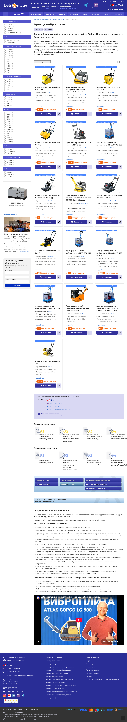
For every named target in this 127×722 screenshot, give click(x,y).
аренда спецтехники (54, 664)
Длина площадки (12, 169)
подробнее (39, 106)
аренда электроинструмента (57, 673)
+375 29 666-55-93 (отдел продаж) (61, 409)
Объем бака (10, 94)
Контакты (50, 14)
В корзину (47, 114)
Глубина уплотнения (13, 76)
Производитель (12, 21)
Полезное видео (92, 673)
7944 (120, 5)
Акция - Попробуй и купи (95, 488)
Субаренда (90, 664)
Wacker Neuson (84, 95)
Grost (81, 314)
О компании (36, 14)
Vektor (50, 92)
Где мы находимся (68, 480)
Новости (61, 14)
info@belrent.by (11, 688)
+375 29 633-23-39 (55, 403)
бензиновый (39, 29)
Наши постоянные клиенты (96, 484)
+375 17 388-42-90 (116, 9)
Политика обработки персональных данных (102, 679)
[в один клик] (59, 114)
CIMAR (112, 148)
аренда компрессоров (54, 676)
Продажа (35, 7)
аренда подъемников (54, 661)
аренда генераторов (54, 658)
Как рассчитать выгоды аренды (98, 480)
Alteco (50, 148)
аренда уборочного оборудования (59, 670)
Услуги (88, 661)
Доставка (74, 14)
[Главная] (15, 8)
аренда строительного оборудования (52, 19)
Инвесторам (90, 667)
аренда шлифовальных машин (57, 698)
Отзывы (95, 14)
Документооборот (68, 484)
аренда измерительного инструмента (60, 679)
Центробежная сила (13, 46)
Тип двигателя (11, 37)
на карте (45, 8)
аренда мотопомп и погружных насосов (61, 685)
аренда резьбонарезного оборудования (61, 692)
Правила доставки (43, 484)
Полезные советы (92, 670)
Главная (36, 19)
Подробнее (24, 252)
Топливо (9, 146)
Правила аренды (42, 480)
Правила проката (92, 658)
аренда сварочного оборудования (59, 695)
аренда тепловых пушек (55, 688)
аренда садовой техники (55, 682)
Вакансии (107, 14)
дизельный (48, 29)
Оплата (85, 14)
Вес (7, 110)
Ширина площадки (13, 157)
